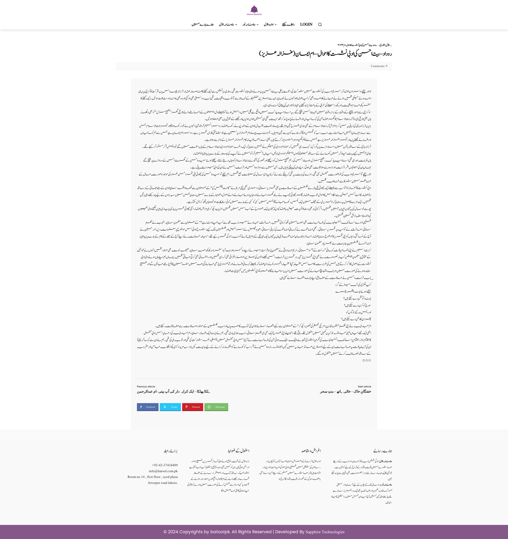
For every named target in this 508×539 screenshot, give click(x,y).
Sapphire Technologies (325, 532)
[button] (320, 24)
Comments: (379, 66)
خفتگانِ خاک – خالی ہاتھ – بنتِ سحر (345, 391)
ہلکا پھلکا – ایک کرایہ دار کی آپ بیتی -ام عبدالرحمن (174, 391)
